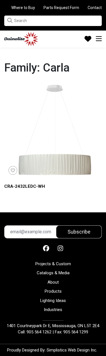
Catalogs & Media (53, 272)
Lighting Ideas (53, 300)
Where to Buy (23, 7)
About (53, 282)
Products (53, 291)
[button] (10, 20)
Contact (95, 7)
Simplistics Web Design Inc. (72, 350)
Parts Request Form (61, 7)
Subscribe (79, 232)
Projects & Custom (53, 263)
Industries (53, 309)
